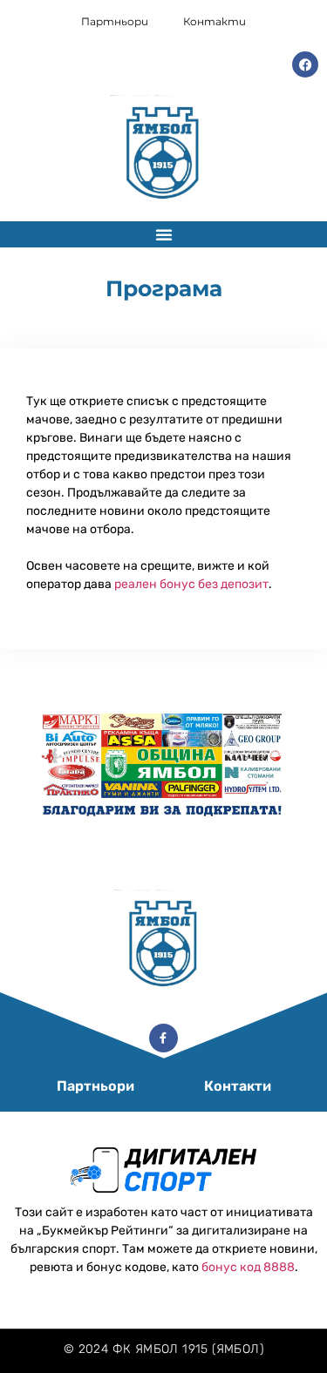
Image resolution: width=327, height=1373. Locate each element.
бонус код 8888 (248, 1267)
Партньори (114, 21)
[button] (164, 234)
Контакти (214, 21)
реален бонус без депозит (191, 584)
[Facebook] (305, 64)
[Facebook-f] (164, 1038)
